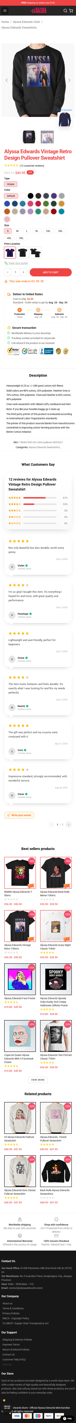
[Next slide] (69, 80)
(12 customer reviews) (32, 165)
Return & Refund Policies (15, 1349)
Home (5, 22)
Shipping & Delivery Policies (17, 1339)
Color (7, 189)
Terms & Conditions (13, 1308)
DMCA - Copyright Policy (15, 1318)
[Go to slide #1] (28, 137)
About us (7, 1303)
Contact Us (8, 1354)
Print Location (12, 243)
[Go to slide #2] (47, 137)
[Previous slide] (7, 80)
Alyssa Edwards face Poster (19, 998)
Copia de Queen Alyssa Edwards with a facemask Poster (18, 1059)
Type (7, 178)
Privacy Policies (10, 1313)
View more (38, 1080)
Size (6, 225)
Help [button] (70, 1418)
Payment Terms (11, 1344)
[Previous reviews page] (51, 824)
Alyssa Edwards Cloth (26, 22)
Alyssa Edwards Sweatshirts (19, 27)
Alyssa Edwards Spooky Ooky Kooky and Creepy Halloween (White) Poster (54, 1002)
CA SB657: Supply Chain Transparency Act (25, 1323)
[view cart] (71, 11)
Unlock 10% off (7, 1407)
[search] (65, 11)
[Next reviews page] (68, 824)
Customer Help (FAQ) (14, 1359)
